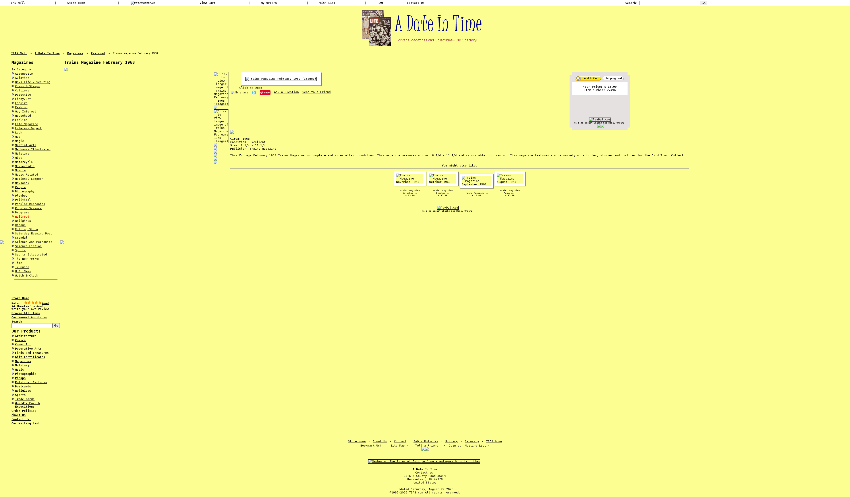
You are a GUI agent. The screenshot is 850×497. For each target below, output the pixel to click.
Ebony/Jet (23, 99)
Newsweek (22, 183)
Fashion (21, 107)
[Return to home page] (425, 44)
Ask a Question (286, 92)
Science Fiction (28, 246)
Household (23, 115)
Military (22, 153)
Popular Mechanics (30, 204)
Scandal (21, 237)
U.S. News (23, 271)
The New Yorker (27, 258)
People (20, 187)
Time (18, 263)
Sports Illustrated (31, 254)
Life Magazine (26, 124)
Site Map (397, 445)
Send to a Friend (316, 92)
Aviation (22, 77)
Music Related (26, 174)
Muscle (20, 170)
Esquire (21, 103)
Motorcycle (24, 162)
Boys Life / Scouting (32, 82)
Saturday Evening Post (33, 233)
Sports (20, 250)
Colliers (22, 90)
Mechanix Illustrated (32, 149)
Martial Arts (25, 145)
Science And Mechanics (33, 242)
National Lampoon (29, 178)
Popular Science (28, 208)
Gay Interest (25, 111)
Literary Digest (28, 128)
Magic (19, 141)
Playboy (21, 195)
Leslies (21, 120)
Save (267, 92)
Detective (23, 94)
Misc (18, 157)
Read (45, 303)
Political (23, 199)
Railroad (22, 216)
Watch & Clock (26, 275)
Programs (22, 212)
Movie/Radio (25, 166)
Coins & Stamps (27, 86)
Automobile (24, 73)
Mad (17, 136)
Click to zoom (250, 87)
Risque (20, 225)
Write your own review (30, 309)
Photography (25, 191)
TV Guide (22, 267)
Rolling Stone (26, 229)
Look (18, 132)
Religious (23, 220)
